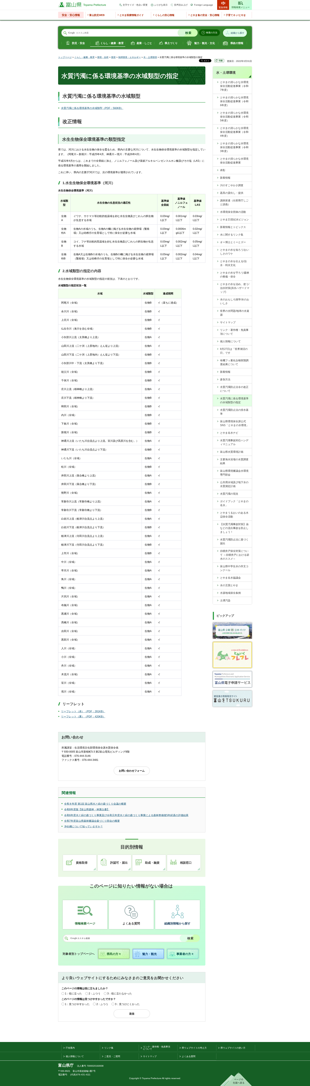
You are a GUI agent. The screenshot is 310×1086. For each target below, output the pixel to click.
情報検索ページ (85, 923)
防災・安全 (78, 43)
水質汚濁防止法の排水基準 (234, 412)
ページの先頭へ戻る (236, 1079)
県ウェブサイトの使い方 (233, 1048)
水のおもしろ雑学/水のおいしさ (234, 301)
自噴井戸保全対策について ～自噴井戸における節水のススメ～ (234, 555)
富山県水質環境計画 (231, 451)
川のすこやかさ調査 (231, 185)
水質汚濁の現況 (229, 493)
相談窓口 (186, 862)
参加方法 (225, 379)
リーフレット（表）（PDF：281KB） (83, 711)
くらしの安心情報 (164, 15)
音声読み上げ (181, 5)
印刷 (221, 60)
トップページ (65, 57)
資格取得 (82, 862)
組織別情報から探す (177, 923)
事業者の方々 (185, 954)
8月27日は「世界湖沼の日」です (234, 351)
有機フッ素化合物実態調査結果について (234, 362)
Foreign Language (203, 5)
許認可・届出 (119, 862)
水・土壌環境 (150, 57)
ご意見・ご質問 (112, 1056)
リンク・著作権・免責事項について (234, 332)
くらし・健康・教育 (112, 43)
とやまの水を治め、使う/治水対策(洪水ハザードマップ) (234, 288)
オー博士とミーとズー (233, 242)
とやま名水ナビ (229, 432)
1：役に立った (73, 993)
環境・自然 (102, 57)
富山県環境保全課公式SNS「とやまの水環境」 (234, 423)
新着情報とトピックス (233, 227)
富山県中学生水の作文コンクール (234, 568)
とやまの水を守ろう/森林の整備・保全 (234, 274)
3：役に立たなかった (119, 993)
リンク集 (108, 1048)
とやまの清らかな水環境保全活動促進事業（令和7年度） (234, 86)
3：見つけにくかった (127, 1004)
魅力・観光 (149, 954)
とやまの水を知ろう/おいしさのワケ (234, 251)
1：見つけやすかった (77, 1004)
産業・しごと (144, 43)
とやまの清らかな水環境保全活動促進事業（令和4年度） (234, 132)
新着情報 (225, 177)
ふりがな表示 (161, 5)
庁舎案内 (70, 1048)
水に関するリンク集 (231, 234)
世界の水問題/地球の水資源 (234, 313)
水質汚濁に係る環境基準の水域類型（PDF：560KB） (92, 108)
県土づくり (171, 43)
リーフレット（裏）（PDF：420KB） (83, 716)
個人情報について (230, 341)
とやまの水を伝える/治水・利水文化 (233, 263)
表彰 (222, 170)
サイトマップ (228, 322)
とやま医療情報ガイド (131, 15)
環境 (113, 57)
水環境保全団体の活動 (233, 212)
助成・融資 (152, 862)
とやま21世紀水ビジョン (234, 219)
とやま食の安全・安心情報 (204, 15)
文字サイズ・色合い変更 (135, 5)
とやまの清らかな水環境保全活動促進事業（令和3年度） (234, 147)
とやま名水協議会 (230, 577)
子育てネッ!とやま (236, 15)
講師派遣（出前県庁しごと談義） (234, 202)
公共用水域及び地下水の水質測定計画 (234, 484)
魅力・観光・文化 (204, 43)
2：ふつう (94, 993)
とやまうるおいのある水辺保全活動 (234, 514)
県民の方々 (114, 954)
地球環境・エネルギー (129, 57)
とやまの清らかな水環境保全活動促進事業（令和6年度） (234, 101)
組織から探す (237, 33)
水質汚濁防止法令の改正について (234, 389)
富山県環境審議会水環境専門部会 (234, 472)
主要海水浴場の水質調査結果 (234, 461)
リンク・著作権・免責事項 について (156, 1047)
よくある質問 (131, 923)
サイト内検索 (65, 32)
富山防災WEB (97, 15)
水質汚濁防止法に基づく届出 (234, 541)
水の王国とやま (229, 585)
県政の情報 (236, 43)
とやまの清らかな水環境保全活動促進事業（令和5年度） (234, 116)
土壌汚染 (225, 600)
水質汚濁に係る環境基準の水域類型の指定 (234, 400)
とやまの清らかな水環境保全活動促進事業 (234, 160)
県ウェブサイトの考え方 (194, 1048)
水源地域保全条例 (230, 593)
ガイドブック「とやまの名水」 (234, 503)
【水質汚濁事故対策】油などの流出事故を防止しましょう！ (234, 528)
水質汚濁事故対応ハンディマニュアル (234, 442)
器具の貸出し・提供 (231, 193)
